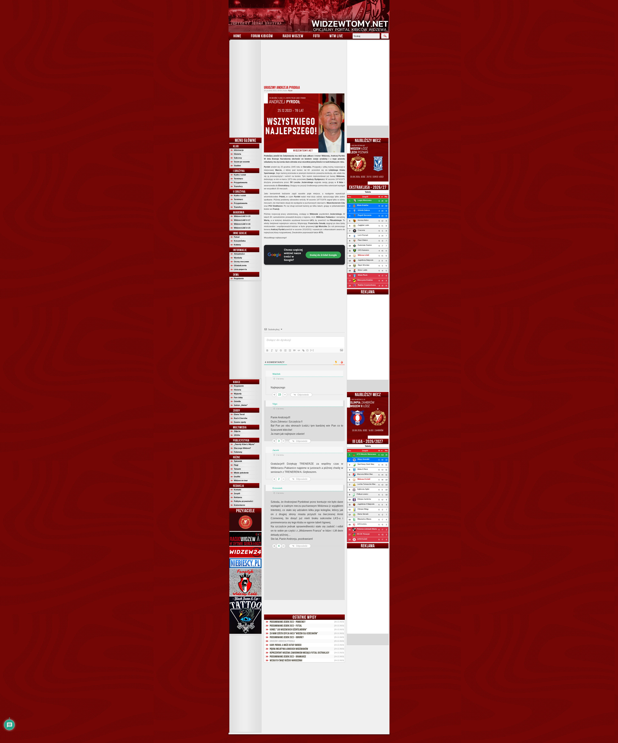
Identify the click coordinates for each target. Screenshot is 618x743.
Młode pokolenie (241, 473)
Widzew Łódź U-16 (242, 224)
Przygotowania (240, 182)
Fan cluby (238, 397)
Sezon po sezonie (242, 162)
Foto (316, 36)
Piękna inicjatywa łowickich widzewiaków (289, 648)
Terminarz (238, 179)
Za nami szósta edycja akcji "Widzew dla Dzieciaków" (294, 633)
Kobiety (237, 245)
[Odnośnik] (303, 350)
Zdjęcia (237, 431)
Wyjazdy (238, 394)
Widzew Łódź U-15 (242, 228)
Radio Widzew (293, 36)
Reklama (238, 497)
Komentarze (239, 505)
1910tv (237, 435)
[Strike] (281, 350)
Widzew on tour (241, 480)
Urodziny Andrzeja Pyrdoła (282, 87)
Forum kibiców (262, 36)
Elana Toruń (239, 414)
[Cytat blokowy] (294, 350)
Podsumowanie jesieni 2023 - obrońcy (287, 637)
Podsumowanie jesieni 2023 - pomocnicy (287, 621)
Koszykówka (240, 241)
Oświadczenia (240, 265)
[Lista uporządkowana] (285, 350)
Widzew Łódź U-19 (242, 216)
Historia (237, 154)
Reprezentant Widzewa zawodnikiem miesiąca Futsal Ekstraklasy (299, 652)
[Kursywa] (272, 350)
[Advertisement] (245, 88)
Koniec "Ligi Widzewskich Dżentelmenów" (288, 629)
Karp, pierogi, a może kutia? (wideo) (285, 644)
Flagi (236, 465)
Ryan (290, 91)
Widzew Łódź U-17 (242, 220)
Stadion (237, 166)
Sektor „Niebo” (241, 405)
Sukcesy (238, 158)
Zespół (237, 493)
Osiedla (237, 401)
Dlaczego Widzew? (242, 448)
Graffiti (237, 477)
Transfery (238, 186)
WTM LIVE (336, 36)
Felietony (238, 452)
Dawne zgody (240, 422)
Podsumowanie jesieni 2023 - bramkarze (288, 656)
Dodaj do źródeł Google (323, 255)
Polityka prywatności (243, 501)
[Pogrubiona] (267, 350)
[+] (312, 350)
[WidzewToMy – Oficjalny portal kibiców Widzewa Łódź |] (309, 16)
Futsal (236, 237)
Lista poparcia (240, 269)
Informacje (239, 150)
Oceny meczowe (241, 262)
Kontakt (237, 490)
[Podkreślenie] (276, 350)
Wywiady (238, 258)
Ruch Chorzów (240, 418)
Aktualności (239, 254)
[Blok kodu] (299, 350)
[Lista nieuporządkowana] (290, 350)
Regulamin (239, 278)
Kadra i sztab (240, 175)
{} (307, 350)
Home (237, 36)
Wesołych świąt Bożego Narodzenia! (286, 660)
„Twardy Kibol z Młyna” (244, 444)
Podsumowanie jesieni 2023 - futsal (286, 625)
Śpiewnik (238, 461)
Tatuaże (237, 469)
